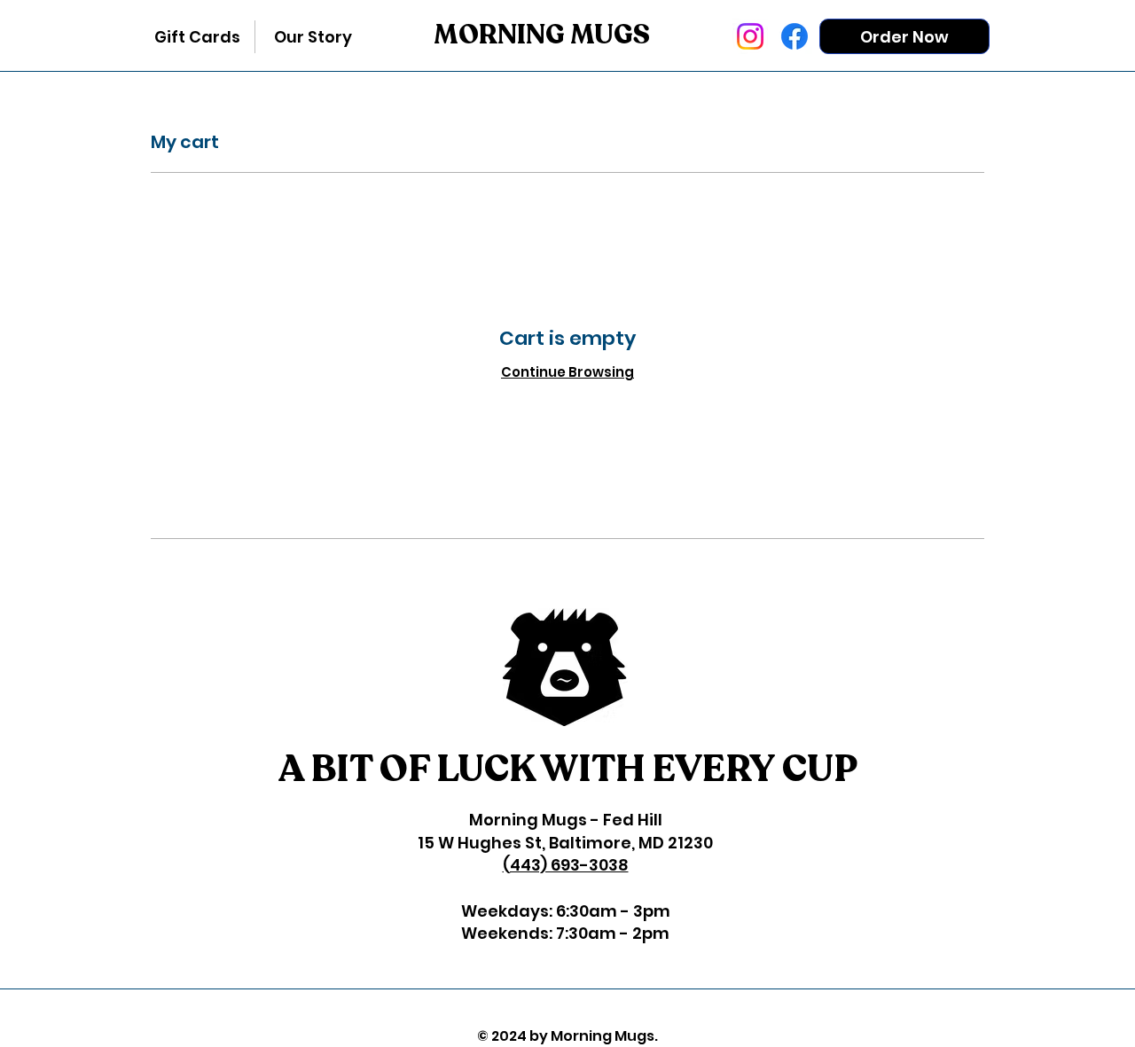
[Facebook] (794, 36)
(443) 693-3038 (566, 865)
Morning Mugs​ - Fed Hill (565, 820)
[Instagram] (750, 36)
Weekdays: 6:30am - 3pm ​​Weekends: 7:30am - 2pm (565, 922)
